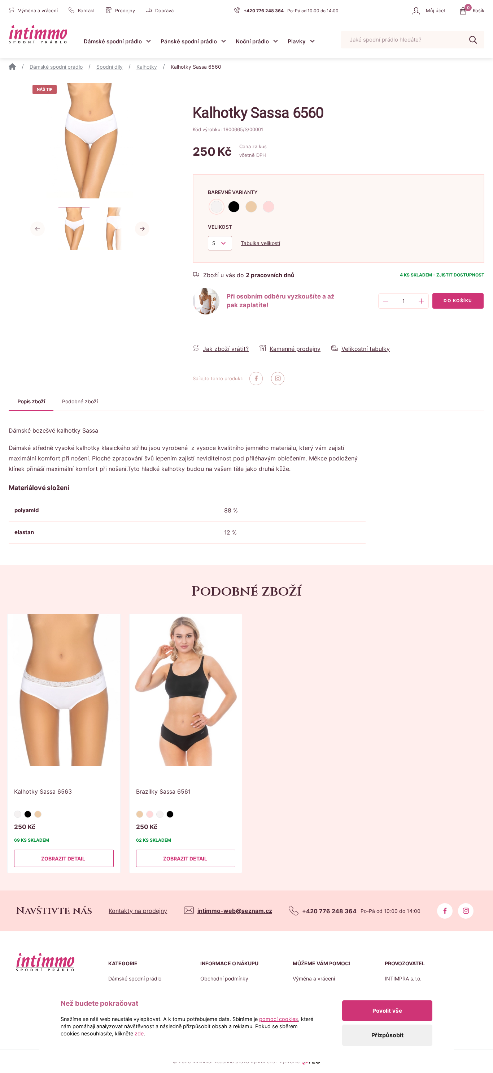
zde (139, 1033)
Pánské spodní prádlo (189, 41)
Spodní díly (109, 67)
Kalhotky (146, 67)
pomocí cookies (278, 1019)
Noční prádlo (252, 41)
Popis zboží (31, 401)
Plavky (297, 41)
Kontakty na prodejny (138, 910)
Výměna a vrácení (314, 978)
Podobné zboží (80, 401)
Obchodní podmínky (224, 978)
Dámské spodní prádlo (113, 41)
